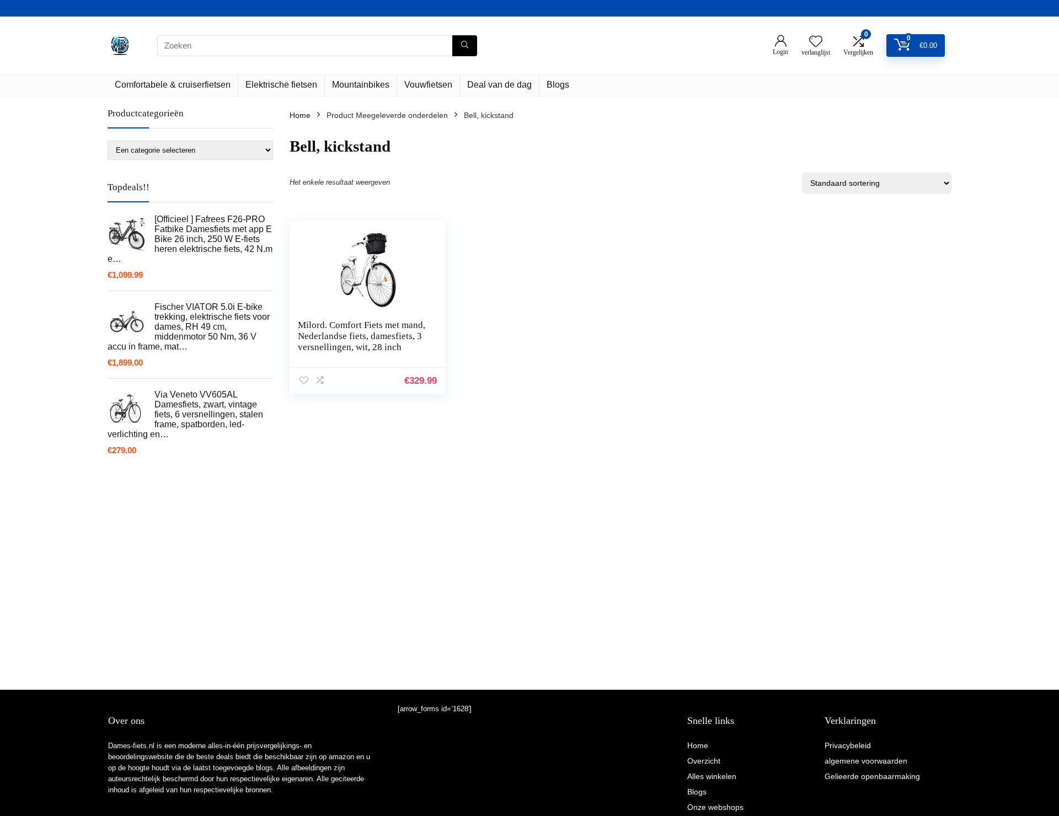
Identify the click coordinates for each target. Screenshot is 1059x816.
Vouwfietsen (428, 84)
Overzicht (703, 760)
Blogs (558, 84)
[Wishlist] (815, 42)
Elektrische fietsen (281, 84)
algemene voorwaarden (866, 760)
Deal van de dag (499, 84)
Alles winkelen (711, 776)
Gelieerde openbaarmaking (872, 776)
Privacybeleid (848, 745)
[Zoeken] (464, 45)
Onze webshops (715, 807)
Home (300, 115)
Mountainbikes (360, 84)
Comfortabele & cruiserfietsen (173, 84)
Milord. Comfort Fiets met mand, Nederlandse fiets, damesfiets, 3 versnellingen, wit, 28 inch (361, 336)
